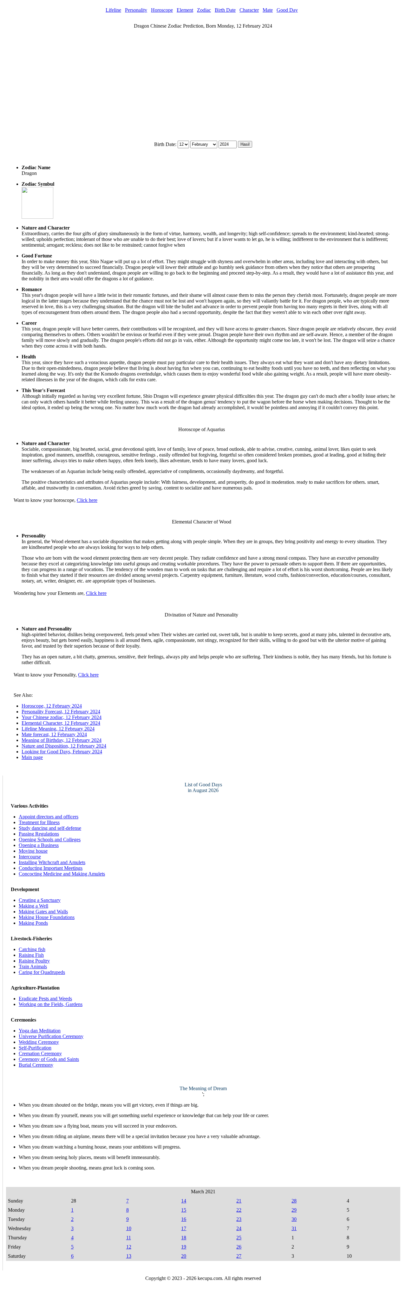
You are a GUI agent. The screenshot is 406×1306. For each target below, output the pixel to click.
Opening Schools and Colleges (50, 839)
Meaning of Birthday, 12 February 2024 (62, 740)
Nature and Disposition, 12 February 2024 (64, 746)
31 (294, 1228)
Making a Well (33, 906)
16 (183, 1219)
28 (294, 1200)
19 (183, 1246)
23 (238, 1219)
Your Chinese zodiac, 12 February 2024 (62, 717)
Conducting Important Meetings (50, 868)
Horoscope (162, 10)
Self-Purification (35, 1047)
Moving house (33, 851)
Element (185, 10)
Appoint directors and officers (48, 816)
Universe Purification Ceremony (51, 1036)
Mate (268, 10)
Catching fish (32, 949)
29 (294, 1210)
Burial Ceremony (36, 1065)
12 (128, 1246)
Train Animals (33, 966)
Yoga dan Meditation (40, 1030)
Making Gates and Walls (43, 911)
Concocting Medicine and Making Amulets (62, 873)
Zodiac (204, 10)
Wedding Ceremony (39, 1042)
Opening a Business (39, 845)
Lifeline (113, 10)
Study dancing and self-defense (50, 828)
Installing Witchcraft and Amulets (52, 862)
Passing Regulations (39, 833)
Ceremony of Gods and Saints (49, 1059)
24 (238, 1228)
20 (183, 1256)
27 (238, 1256)
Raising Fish (31, 955)
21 (238, 1200)
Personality (136, 10)
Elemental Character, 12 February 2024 (61, 723)
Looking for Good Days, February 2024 (62, 751)
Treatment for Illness (39, 822)
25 (238, 1237)
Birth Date (225, 10)
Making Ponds (33, 923)
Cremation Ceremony (40, 1053)
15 (183, 1210)
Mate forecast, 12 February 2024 (54, 734)
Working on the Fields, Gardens (50, 1004)
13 (128, 1256)
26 (238, 1246)
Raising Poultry (34, 960)
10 (128, 1228)
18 (183, 1237)
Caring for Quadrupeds (42, 972)
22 (238, 1210)
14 (183, 1200)
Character (249, 10)
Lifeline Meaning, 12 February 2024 (58, 728)
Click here (87, 500)
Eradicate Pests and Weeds (45, 998)
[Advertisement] (203, 77)
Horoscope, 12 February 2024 (52, 706)
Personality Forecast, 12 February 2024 (61, 711)
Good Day (287, 10)
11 (128, 1237)
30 (294, 1219)
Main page (32, 757)
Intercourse (30, 856)
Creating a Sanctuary (40, 900)
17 (183, 1228)
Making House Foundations (47, 917)
